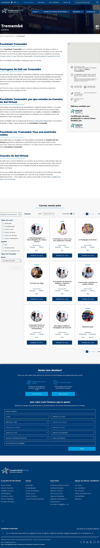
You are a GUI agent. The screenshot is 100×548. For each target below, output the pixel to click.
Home (1, 36)
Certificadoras (6, 493)
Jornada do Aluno (7, 496)
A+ (15, 2)
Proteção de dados (7, 502)
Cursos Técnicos (9, 232)
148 (99, 214)
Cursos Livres (8, 229)
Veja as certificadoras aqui (9, 544)
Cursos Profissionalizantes (35, 499)
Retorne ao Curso (56, 493)
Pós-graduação (9, 226)
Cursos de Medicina (32, 491)
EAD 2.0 (91, 337)
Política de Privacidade (25, 544)
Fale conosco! (63, 394)
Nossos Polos (10, 36)
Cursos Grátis (28, 2)
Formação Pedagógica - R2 (59, 504)
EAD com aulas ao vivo (12, 251)
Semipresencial (9, 247)
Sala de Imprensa (7, 488)
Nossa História (6, 485)
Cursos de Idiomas (10, 235)
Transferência (55, 502)
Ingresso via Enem (56, 491)
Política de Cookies (39, 544)
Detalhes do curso (36, 255)
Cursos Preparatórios (11, 238)
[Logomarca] (12, 10)
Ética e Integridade (7, 499)
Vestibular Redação (56, 488)
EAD (5, 244)
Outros (65, 2)
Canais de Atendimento (83, 493)
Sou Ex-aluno (79, 491)
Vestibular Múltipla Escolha (59, 485)
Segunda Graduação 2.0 (58, 499)
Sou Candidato (54, 2)
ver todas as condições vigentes (88, 528)
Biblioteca (78, 499)
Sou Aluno (41, 2)
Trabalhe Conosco (7, 491)
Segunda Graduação (57, 496)
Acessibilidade (5, 2)
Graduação (8, 223)
